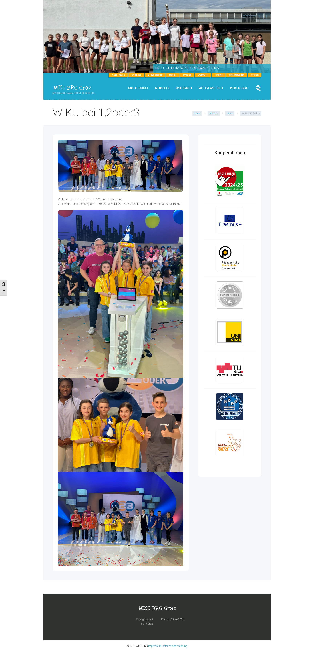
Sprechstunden (236, 75)
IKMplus (187, 75)
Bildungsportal (155, 75)
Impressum (155, 646)
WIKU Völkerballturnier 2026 (182, 68)
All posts (214, 113)
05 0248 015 (177, 619)
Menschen (162, 88)
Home (197, 113)
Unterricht (184, 88)
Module (173, 75)
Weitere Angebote (211, 88)
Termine (218, 75)
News (230, 113)
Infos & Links (239, 88)
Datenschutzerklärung (174, 646)
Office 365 (136, 75)
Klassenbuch (118, 75)
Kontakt (255, 75)
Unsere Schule (138, 88)
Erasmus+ (203, 75)
